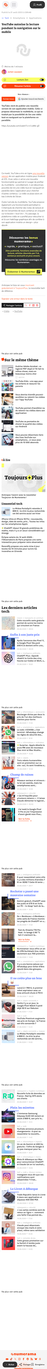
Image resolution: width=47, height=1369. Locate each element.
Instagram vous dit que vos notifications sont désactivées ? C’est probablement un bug (30, 1177)
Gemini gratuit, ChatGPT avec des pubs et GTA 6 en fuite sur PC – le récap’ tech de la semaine (31, 903)
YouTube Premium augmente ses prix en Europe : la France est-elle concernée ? (31, 1021)
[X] (15, 1359)
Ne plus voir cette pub (12, 353)
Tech (7, 18)
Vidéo (6, 311)
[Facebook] (23, 1359)
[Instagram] (19, 1359)
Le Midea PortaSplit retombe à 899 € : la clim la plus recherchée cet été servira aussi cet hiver (29, 511)
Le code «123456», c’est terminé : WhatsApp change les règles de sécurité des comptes (30, 732)
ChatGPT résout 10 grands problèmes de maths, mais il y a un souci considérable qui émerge (23, 530)
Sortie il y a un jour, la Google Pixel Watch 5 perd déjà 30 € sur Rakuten (29, 1005)
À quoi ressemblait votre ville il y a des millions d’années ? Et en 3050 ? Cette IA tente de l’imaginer (31, 879)
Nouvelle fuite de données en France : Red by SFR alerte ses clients (31, 1096)
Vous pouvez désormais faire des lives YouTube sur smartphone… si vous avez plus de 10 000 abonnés (29, 439)
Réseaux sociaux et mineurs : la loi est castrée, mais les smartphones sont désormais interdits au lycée (31, 783)
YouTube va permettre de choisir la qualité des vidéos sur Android (29, 424)
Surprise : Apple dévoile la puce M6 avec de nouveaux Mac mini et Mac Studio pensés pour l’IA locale (31, 747)
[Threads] (40, 1359)
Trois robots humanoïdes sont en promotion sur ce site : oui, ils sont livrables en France (31, 763)
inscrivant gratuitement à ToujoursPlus (18, 287)
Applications (35, 18)
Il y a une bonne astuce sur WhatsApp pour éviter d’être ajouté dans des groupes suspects (30, 966)
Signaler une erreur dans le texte (17, 298)
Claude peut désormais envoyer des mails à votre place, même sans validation (31, 1228)
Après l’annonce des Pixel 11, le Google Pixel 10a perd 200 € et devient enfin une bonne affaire (30, 643)
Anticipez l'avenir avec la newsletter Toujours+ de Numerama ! (19, 496)
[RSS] (31, 1359)
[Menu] (13, 4)
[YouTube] (7, 1359)
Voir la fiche (24, 819)
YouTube (18, 311)
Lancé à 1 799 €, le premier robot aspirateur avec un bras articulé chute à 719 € (30, 990)
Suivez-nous (8, 99)
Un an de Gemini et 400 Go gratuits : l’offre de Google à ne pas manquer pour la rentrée (30, 1146)
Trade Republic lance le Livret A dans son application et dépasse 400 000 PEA (31, 1197)
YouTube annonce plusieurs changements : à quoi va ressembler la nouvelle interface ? (30, 1131)
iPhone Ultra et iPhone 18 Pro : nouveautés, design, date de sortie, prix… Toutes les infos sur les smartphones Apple (23, 521)
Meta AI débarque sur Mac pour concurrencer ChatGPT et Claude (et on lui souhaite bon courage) (30, 1162)
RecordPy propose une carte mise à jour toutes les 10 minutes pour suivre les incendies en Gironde (21, 548)
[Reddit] (27, 1359)
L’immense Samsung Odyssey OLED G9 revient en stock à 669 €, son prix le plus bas (30, 1116)
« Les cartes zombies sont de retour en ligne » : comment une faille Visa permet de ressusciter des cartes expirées (31, 1212)
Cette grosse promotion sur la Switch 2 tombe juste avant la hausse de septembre (30, 1243)
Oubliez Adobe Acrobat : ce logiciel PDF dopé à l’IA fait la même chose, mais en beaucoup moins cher (29, 370)
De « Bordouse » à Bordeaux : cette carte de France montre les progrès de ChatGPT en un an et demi (31, 918)
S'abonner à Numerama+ (21, 271)
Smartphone (19, 18)
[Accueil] (5, 4)
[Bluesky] (35, 1359)
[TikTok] (11, 1359)
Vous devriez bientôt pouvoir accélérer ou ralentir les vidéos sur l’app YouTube (30, 397)
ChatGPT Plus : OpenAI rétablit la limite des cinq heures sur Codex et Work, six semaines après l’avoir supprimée (31, 658)
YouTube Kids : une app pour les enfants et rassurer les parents (29, 383)
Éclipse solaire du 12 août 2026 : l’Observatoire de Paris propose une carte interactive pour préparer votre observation (22, 539)
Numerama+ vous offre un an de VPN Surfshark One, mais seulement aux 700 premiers (31, 951)
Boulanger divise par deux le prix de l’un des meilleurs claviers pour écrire (31, 717)
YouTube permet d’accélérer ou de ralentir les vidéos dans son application (30, 410)
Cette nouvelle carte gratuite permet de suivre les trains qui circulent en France (30, 623)
